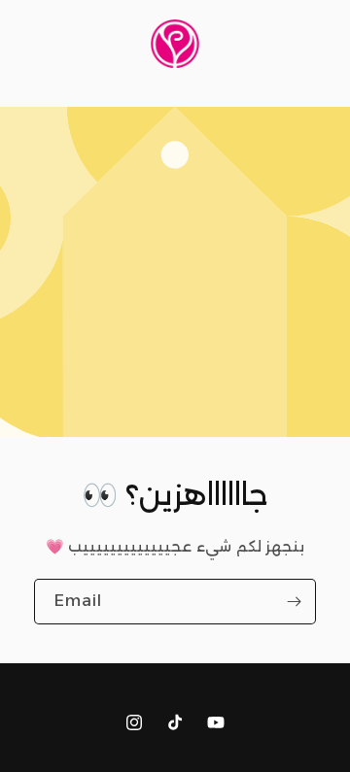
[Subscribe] (293, 601)
